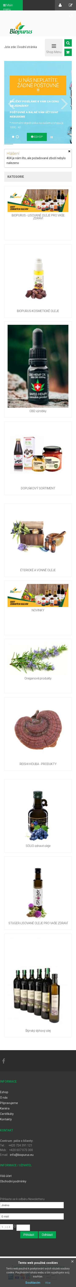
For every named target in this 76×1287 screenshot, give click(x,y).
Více (47, 1282)
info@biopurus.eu (22, 1154)
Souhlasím (32, 1282)
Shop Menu (53, 52)
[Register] (70, 5)
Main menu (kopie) (8, 9)
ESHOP (38, 136)
